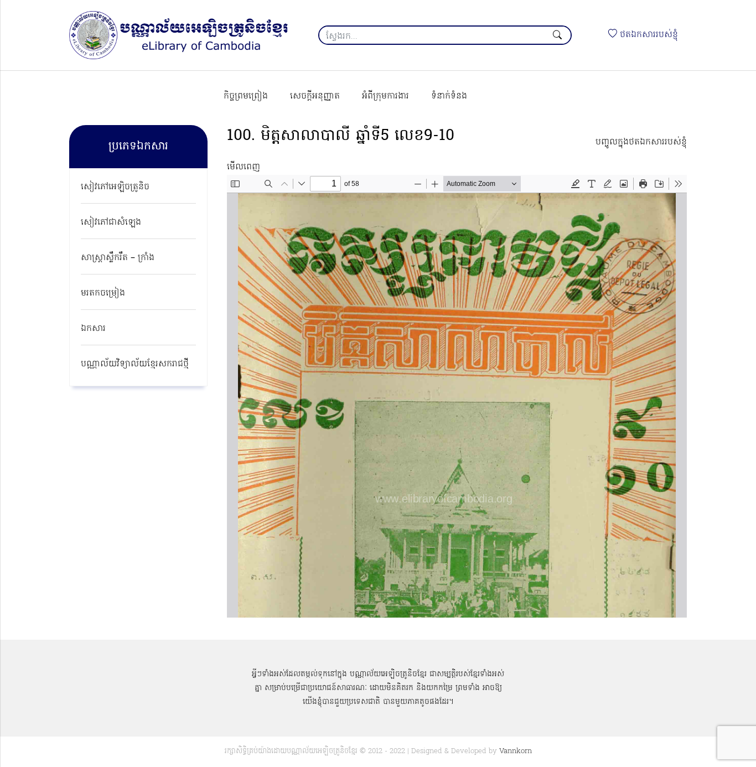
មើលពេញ (243, 167)
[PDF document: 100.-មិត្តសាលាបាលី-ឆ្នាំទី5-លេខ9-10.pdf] (457, 396)
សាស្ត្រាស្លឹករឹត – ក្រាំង (117, 258)
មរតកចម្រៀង (103, 293)
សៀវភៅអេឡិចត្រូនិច (115, 187)
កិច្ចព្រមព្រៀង (246, 96)
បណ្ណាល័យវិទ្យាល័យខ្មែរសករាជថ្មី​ (135, 364)
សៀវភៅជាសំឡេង (111, 222)
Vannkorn (515, 751)
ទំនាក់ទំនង (449, 96)
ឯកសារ (93, 328)
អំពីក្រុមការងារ (385, 96)
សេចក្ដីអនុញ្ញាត (315, 96)
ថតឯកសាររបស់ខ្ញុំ (647, 35)
